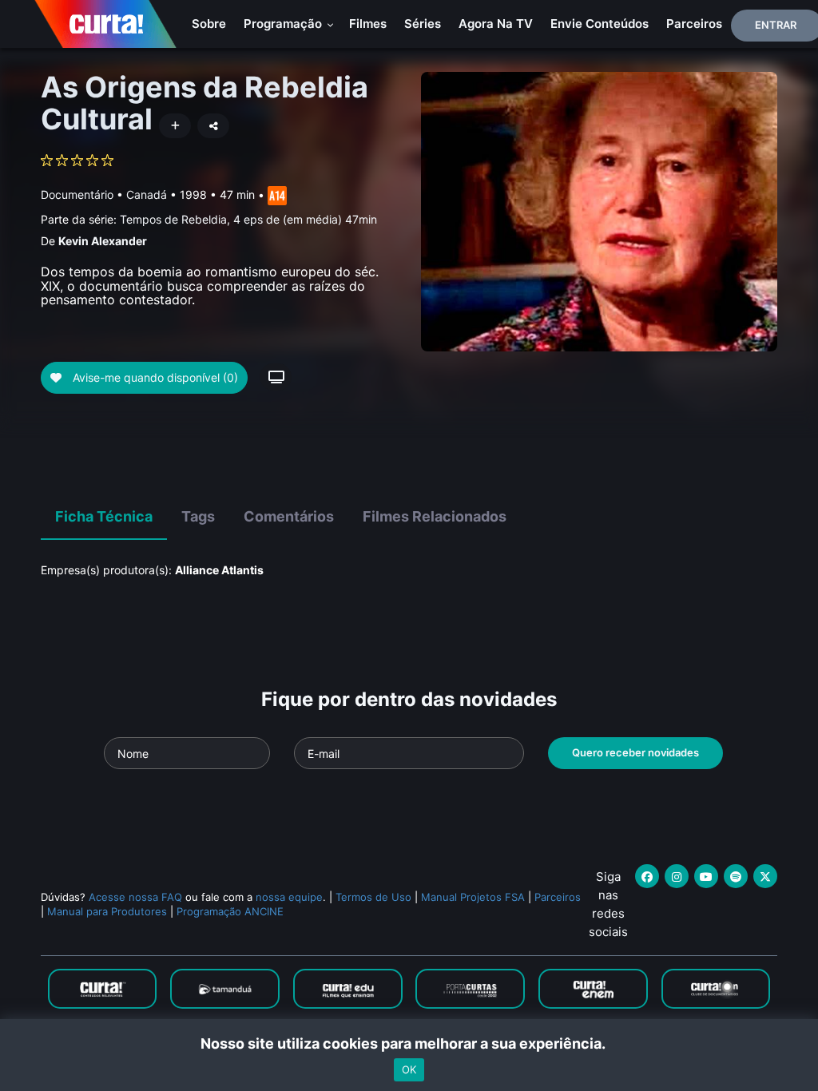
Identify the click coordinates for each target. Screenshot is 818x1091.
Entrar (775, 24)
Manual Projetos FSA (473, 897)
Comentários (289, 516)
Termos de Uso (373, 897)
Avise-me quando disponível (153, 377)
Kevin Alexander (102, 241)
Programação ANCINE (230, 911)
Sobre (209, 23)
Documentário (77, 194)
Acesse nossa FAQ (135, 897)
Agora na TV (496, 23)
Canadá (146, 194)
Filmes (368, 23)
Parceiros (694, 23)
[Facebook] (647, 876)
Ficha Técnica (104, 516)
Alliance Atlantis (219, 570)
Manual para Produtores (107, 911)
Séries (422, 23)
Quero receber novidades (635, 752)
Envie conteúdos (599, 23)
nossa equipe (289, 897)
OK (409, 1069)
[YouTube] (706, 876)
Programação (284, 23)
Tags (198, 516)
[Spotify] (736, 876)
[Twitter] (765, 876)
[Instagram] (677, 876)
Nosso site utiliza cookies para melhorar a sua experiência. (409, 1043)
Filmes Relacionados (434, 516)
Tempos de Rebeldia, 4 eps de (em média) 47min (248, 219)
